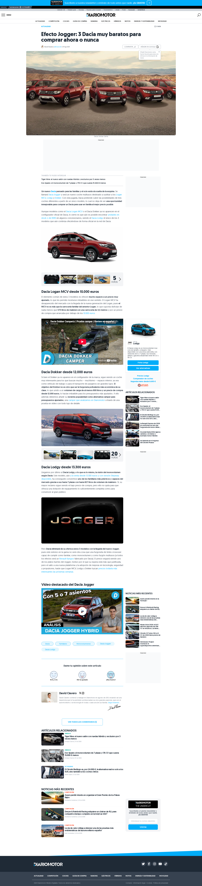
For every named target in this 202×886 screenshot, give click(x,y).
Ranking (94, 21)
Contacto (129, 883)
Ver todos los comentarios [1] (82, 722)
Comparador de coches (143, 378)
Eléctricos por (14, 7)
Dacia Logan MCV (74, 211)
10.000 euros (89, 313)
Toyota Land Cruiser (94, 10)
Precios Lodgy (143, 376)
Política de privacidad (160, 883)
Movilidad (162, 21)
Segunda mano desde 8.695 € (143, 381)
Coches (66, 21)
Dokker (58, 198)
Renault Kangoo (66, 558)
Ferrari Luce (72, 10)
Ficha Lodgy (143, 362)
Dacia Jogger (54, 194)
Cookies (149, 883)
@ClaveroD (57, 47)
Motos (127, 21)
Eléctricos (105, 21)
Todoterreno (108, 10)
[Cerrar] (159, 52)
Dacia (53, 191)
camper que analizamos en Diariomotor (87, 400)
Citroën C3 (61, 10)
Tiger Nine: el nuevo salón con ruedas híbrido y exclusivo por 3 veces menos (73, 179)
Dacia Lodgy (97, 218)
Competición (54, 21)
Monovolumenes (84, 644)
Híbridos (117, 21)
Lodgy (50, 198)
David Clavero (48, 47)
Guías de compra (80, 21)
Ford (124, 10)
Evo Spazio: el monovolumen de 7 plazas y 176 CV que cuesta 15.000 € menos (73, 183)
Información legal (139, 883)
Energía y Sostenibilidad (144, 21)
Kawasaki (131, 10)
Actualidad (40, 21)
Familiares (63, 644)
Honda (81, 10)
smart (117, 10)
